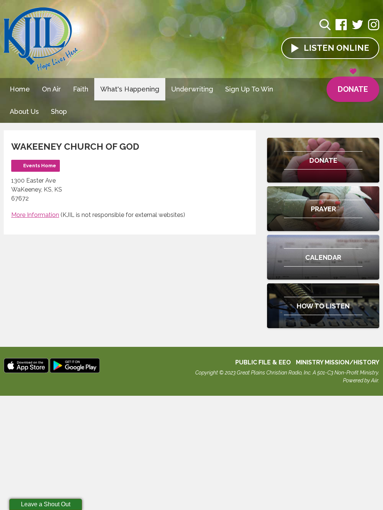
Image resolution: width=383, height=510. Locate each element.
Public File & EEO (263, 362)
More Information (35, 214)
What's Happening (129, 89)
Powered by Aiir (360, 380)
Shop (59, 111)
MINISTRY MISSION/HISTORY (337, 362)
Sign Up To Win (249, 89)
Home (20, 89)
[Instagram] (373, 28)
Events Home (39, 165)
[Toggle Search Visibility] (325, 25)
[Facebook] (341, 28)
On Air (51, 89)
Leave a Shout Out (45, 504)
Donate (353, 89)
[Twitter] (357, 28)
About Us (24, 111)
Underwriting (192, 89)
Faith (80, 89)
